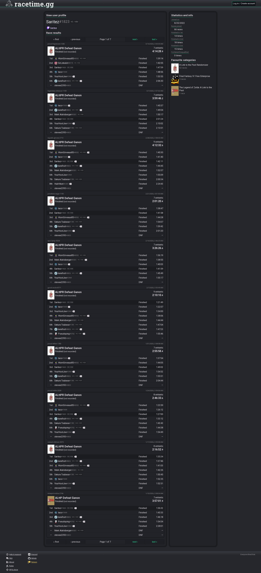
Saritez (53, 28)
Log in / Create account (244, 3)
